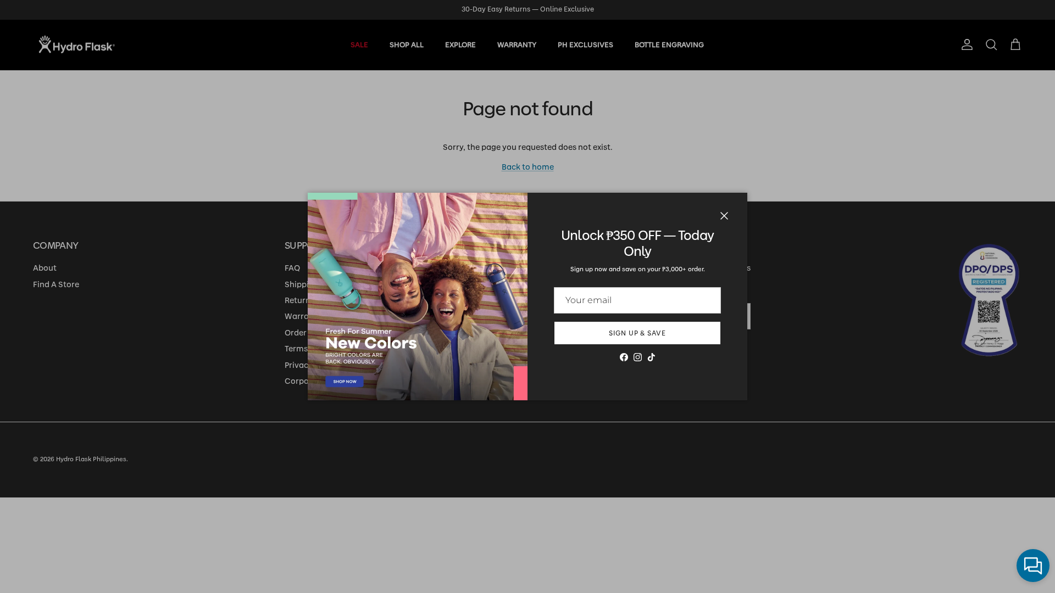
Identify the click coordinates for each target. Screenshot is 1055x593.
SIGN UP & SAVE (637, 333)
